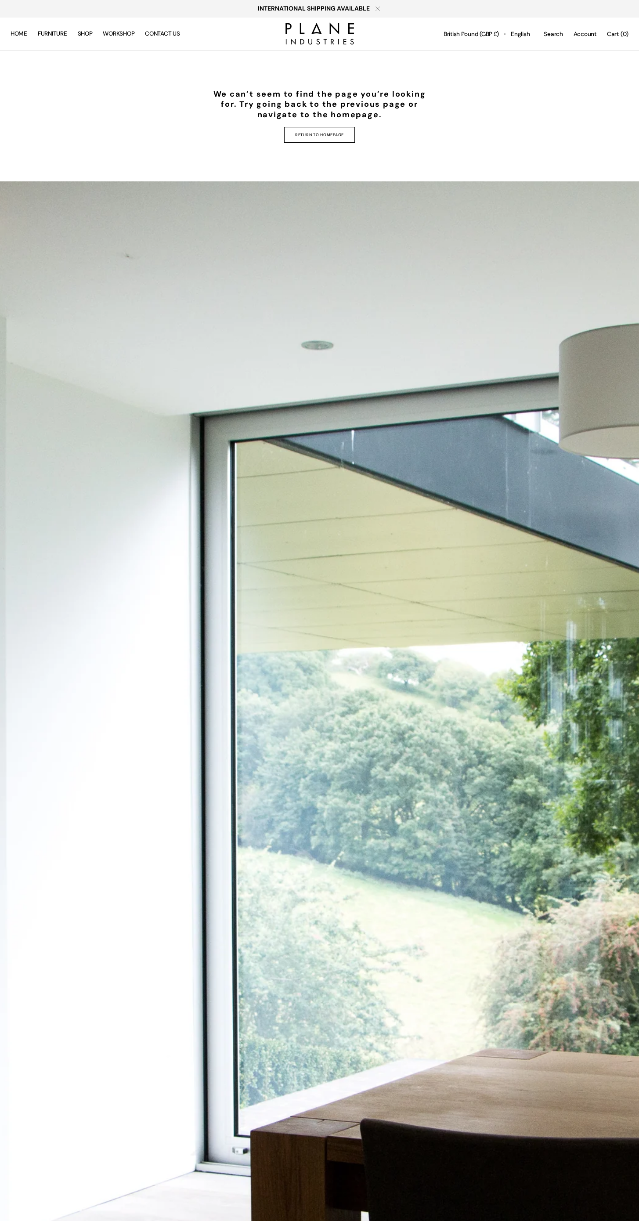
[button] (471, 34)
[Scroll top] (625, 1207)
